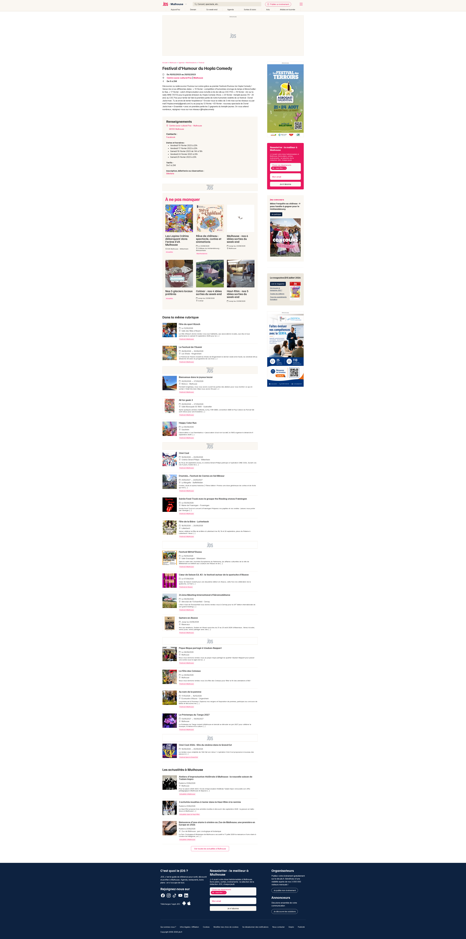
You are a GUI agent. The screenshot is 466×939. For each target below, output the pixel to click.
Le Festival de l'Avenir (190, 347)
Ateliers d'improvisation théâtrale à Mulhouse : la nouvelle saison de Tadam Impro (215, 777)
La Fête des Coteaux (190, 671)
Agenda (230, 9)
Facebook (170, 137)
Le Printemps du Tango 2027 (194, 714)
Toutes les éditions (277, 294)
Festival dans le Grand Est (188, 757)
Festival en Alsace (185, 587)
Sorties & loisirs (250, 9)
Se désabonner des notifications (255, 927)
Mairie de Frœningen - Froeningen (195, 505)
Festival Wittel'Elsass (190, 551)
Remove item (285, 168)
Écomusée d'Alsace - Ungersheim (195, 698)
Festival (201, 63)
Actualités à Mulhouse (187, 794)
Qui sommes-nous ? (168, 927)
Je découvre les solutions (285, 911)
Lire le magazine (277, 284)
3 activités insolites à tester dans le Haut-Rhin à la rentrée (210, 802)
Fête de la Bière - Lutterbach (194, 521)
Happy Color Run (188, 422)
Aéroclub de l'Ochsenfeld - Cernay (195, 602)
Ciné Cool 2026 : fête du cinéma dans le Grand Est (205, 745)
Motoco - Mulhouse (189, 384)
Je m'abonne (285, 184)
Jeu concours (285, 204)
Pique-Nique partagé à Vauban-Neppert (200, 648)
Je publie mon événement (285, 890)
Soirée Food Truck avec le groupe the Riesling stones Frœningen (213, 498)
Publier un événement (279, 4)
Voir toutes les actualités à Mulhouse (210, 848)
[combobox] (285, 167)
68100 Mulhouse (176, 129)
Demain (193, 9)
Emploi (291, 927)
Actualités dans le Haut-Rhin (189, 814)
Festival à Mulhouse (186, 339)
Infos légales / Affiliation (189, 927)
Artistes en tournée (287, 9)
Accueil (165, 63)
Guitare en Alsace (188, 617)
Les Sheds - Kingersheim (191, 354)
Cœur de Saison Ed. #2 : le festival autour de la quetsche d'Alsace (214, 574)
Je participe (276, 214)
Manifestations (191, 63)
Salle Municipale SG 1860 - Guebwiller (196, 407)
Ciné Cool (184, 453)
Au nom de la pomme (190, 691)
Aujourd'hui (175, 9)
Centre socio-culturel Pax (179, 78)
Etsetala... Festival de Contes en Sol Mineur (202, 475)
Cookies (206, 927)
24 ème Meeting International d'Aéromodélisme (204, 595)
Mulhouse (177, 4)
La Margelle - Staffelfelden (192, 483)
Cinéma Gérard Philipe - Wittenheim (195, 460)
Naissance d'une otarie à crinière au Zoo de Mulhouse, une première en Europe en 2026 (217, 823)
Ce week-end (211, 9)
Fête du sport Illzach (189, 324)
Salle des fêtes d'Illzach (191, 331)
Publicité (301, 927)
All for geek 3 (186, 400)
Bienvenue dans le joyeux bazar (196, 377)
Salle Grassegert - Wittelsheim (193, 558)
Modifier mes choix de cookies (226, 927)
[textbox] (287, 168)
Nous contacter (278, 927)
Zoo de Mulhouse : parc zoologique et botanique (201, 831)
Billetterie (170, 173)
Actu (268, 9)
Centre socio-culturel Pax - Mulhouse (185, 125)
